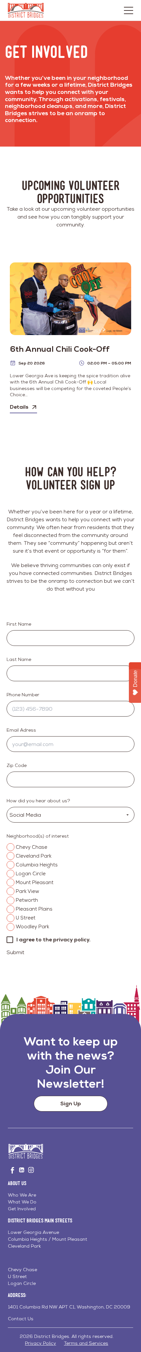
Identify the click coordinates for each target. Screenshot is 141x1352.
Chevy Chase (31, 847)
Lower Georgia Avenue (33, 1232)
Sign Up (70, 1103)
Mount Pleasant (34, 882)
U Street (25, 918)
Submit (15, 952)
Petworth (27, 900)
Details (19, 406)
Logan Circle (31, 873)
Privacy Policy (40, 1343)
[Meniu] (128, 10)
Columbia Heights (37, 865)
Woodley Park (32, 926)
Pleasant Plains (34, 909)
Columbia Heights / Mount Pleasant (47, 1239)
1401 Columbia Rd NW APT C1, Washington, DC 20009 (69, 1307)
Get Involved (22, 1209)
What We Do (22, 1202)
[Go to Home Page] (26, 10)
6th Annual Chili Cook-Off (60, 349)
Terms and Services (86, 1343)
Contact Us (20, 1319)
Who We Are (22, 1195)
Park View (27, 891)
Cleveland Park (33, 856)
